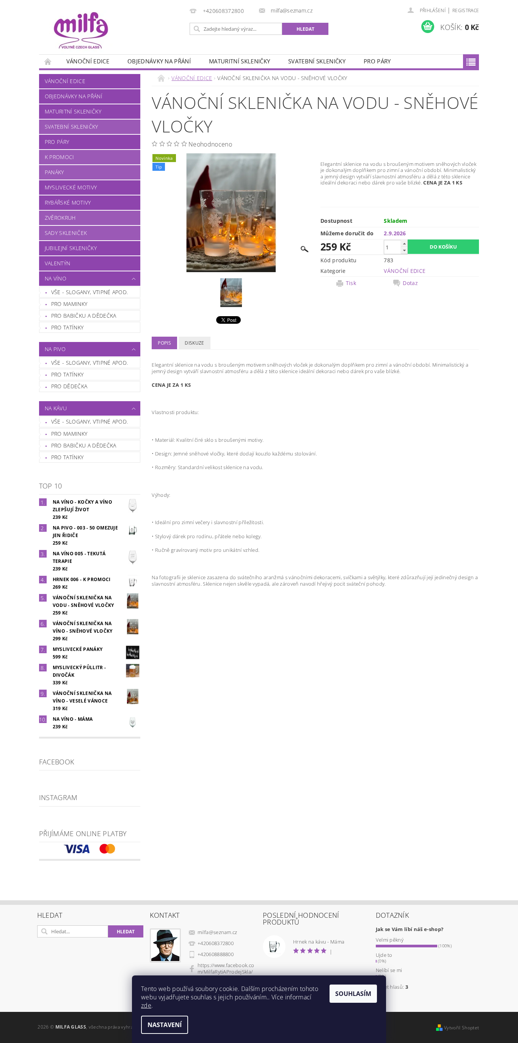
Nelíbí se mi (389, 970)
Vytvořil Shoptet (461, 1027)
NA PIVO (55, 349)
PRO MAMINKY (69, 303)
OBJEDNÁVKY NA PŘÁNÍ (159, 61)
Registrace (465, 10)
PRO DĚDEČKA (69, 386)
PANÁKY (54, 172)
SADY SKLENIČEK (66, 232)
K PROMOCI (59, 157)
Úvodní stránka (48, 61)
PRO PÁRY (377, 61)
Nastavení (165, 1025)
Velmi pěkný (390, 939)
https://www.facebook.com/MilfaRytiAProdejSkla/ (226, 968)
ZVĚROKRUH (60, 217)
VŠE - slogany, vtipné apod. (89, 292)
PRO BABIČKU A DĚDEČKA (83, 315)
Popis (164, 343)
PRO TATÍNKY (67, 327)
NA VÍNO (55, 278)
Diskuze (194, 343)
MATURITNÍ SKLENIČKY (239, 61)
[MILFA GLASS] (81, 31)
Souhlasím (353, 993)
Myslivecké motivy (71, 187)
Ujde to (384, 955)
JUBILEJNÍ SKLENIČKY (71, 248)
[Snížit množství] (404, 250)
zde (146, 1005)
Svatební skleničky (316, 61)
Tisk (351, 283)
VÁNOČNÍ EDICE (87, 61)
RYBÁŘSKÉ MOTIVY (68, 202)
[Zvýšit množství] (404, 243)
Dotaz (410, 283)
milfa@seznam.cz (217, 932)
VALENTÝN (58, 263)
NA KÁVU (56, 408)
